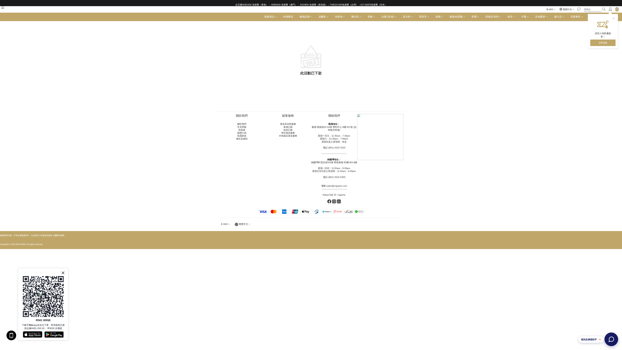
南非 (510, 16)
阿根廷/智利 (492, 16)
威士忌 (558, 16)
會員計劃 (288, 127)
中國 (523, 16)
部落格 (241, 130)
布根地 (339, 16)
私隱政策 (241, 135)
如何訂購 (288, 130)
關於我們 (241, 124)
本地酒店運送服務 (288, 135)
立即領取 (602, 42)
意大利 (406, 16)
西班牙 (423, 16)
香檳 (370, 16)
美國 (474, 16)
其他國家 (540, 16)
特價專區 (288, 16)
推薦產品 (269, 16)
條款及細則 (242, 138)
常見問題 (241, 127)
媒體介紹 (241, 133)
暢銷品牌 (305, 16)
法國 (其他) (387, 16)
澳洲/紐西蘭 (456, 16)
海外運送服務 (288, 133)
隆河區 (355, 16)
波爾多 (322, 16)
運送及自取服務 (288, 124)
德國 (438, 16)
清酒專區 (575, 16)
